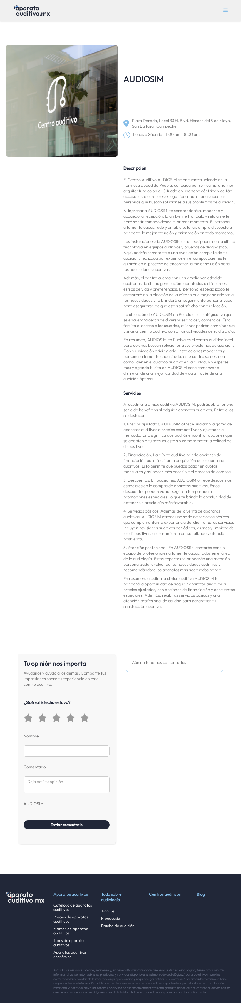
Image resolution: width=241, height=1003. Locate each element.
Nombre (31, 736)
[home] (32, 10)
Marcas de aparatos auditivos (71, 931)
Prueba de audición (117, 926)
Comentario (35, 767)
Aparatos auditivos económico (70, 954)
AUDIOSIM (34, 803)
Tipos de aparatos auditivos (69, 942)
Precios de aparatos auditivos (70, 919)
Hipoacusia (110, 918)
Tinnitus (108, 911)
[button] (225, 10)
